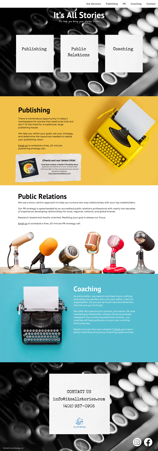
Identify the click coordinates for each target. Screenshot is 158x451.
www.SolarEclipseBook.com (59, 173)
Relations (79, 55)
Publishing (112, 3)
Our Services (93, 3)
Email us (23, 145)
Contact (151, 3)
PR (124, 3)
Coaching (136, 3)
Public (78, 49)
